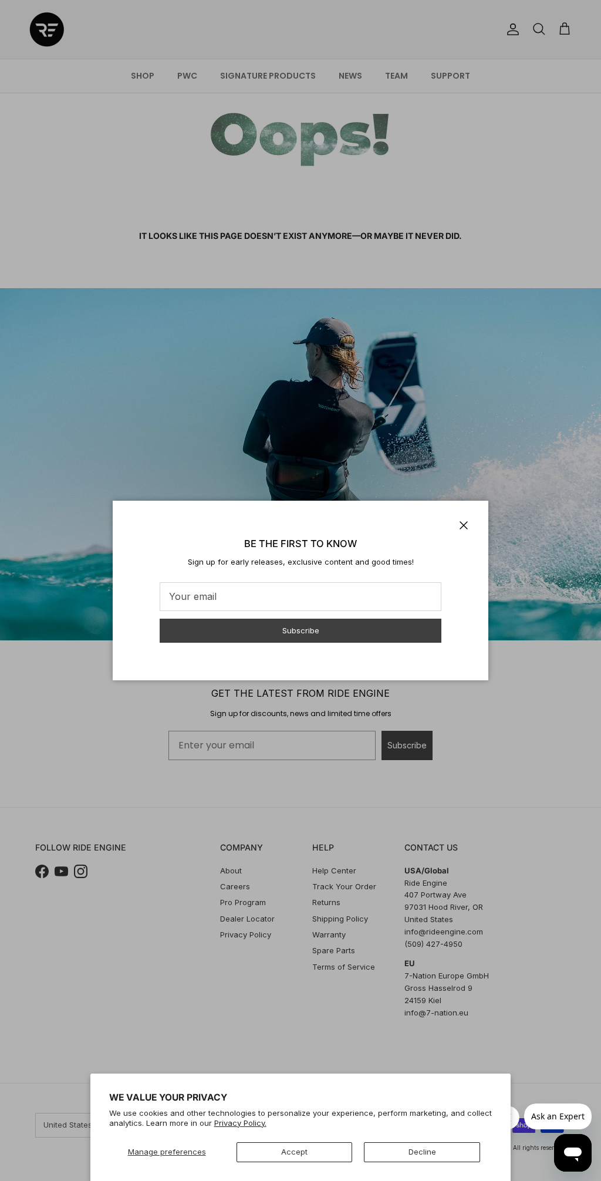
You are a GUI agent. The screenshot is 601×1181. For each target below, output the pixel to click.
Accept (294, 1151)
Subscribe (300, 630)
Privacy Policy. (240, 1123)
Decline (422, 1151)
